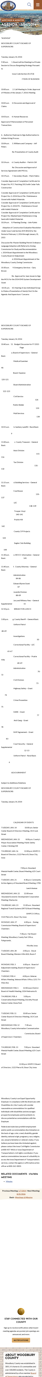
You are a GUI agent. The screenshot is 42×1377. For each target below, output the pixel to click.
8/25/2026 (21, 1194)
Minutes (9, 1181)
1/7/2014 (22, 1191)
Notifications (21, 1340)
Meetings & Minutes (13, 20)
